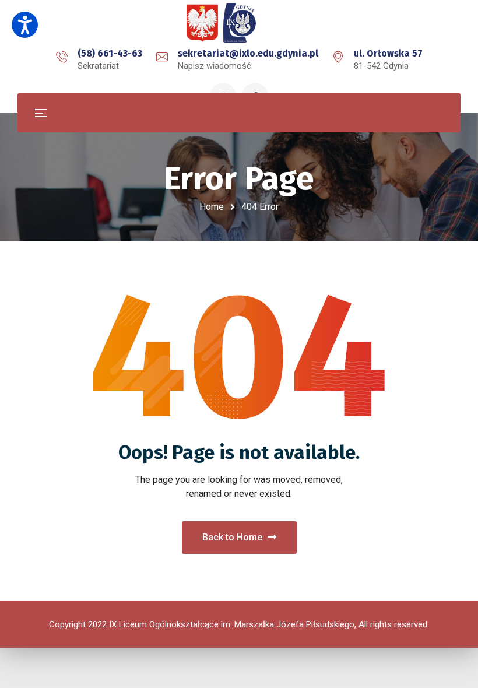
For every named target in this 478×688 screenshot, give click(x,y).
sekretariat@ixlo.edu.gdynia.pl (248, 53)
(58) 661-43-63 (110, 53)
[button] (25, 25)
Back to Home (232, 537)
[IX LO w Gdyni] (239, 23)
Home (211, 206)
